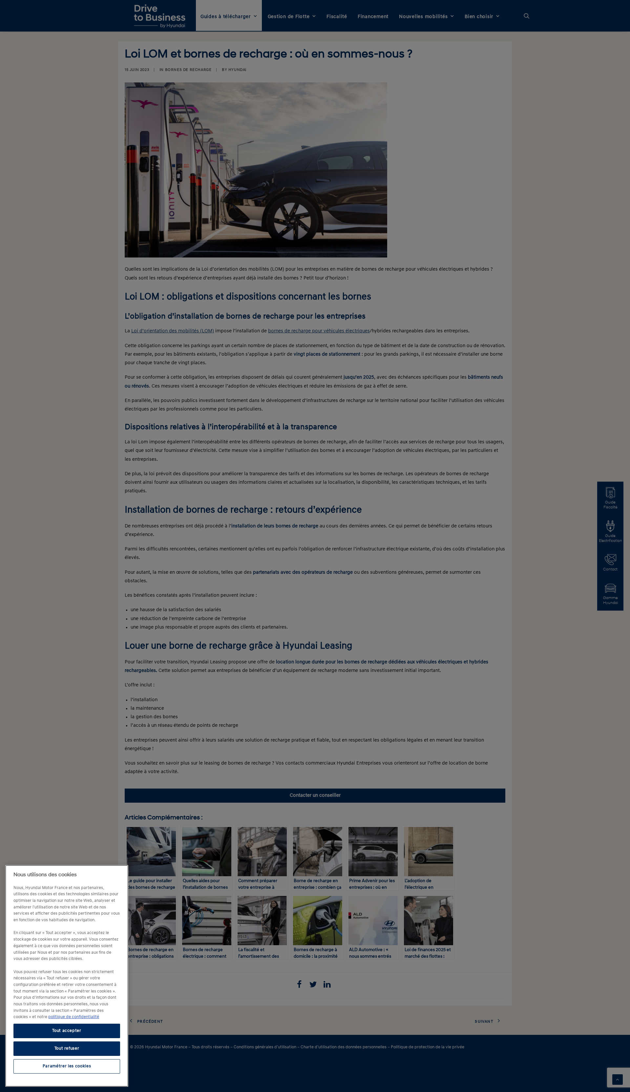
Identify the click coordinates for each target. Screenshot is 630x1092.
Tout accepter (66, 1031)
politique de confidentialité (73, 1017)
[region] (66, 976)
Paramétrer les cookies (67, 1066)
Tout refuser (66, 1048)
